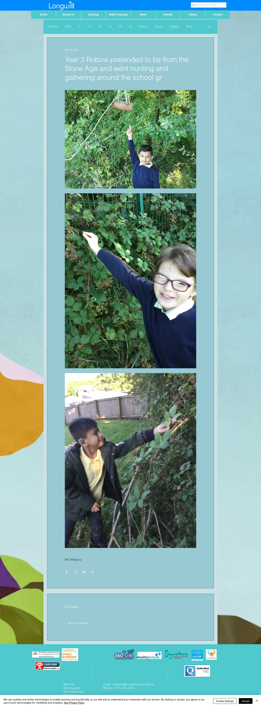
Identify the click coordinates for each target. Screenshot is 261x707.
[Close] (257, 701)
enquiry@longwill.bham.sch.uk (134, 684)
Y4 (110, 27)
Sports (159, 27)
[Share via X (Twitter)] (75, 571)
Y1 (79, 27)
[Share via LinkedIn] (84, 571)
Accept (245, 701)
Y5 (120, 27)
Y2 (89, 27)
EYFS (68, 27)
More (189, 27)
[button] (209, 26)
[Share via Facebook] (66, 571)
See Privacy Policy (74, 702)
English (174, 27)
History (143, 27)
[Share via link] (92, 571)
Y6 (130, 27)
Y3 (100, 27)
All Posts (52, 27)
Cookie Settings (225, 701)
